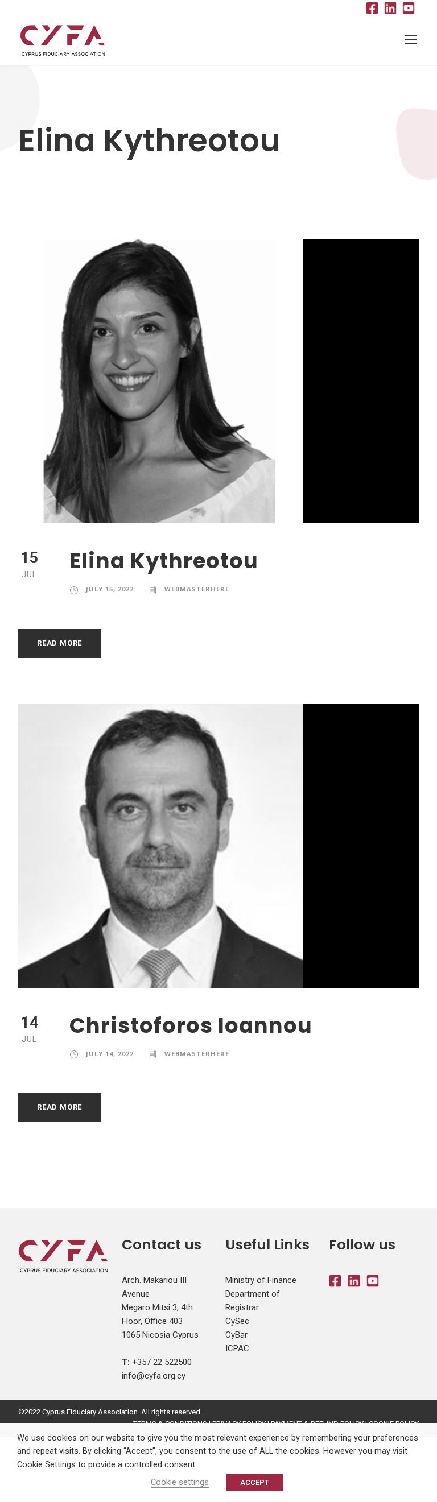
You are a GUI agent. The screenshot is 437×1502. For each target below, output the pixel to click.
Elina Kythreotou (163, 561)
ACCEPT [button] (254, 1482)
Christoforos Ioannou (190, 1025)
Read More (59, 643)
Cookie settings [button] (180, 1482)
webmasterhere (196, 589)
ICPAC (237, 1348)
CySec (237, 1321)
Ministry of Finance (260, 1280)
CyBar (236, 1335)
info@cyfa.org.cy (153, 1376)
